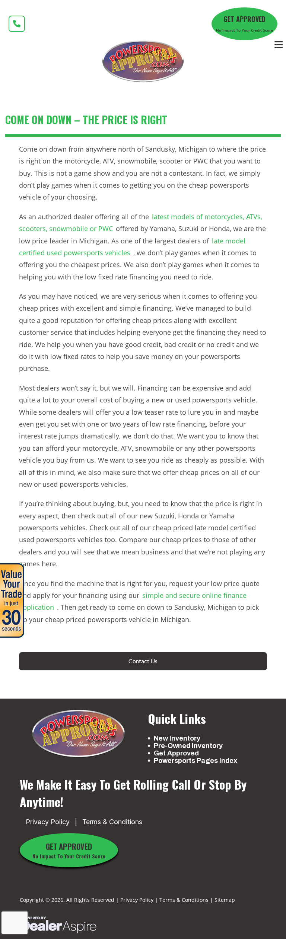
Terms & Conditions (112, 822)
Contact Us (143, 660)
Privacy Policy (48, 822)
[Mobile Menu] (278, 45)
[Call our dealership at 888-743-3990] (17, 24)
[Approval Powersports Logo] (78, 734)
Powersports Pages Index (195, 760)
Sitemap (224, 899)
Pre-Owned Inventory (188, 745)
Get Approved (176, 753)
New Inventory (177, 738)
